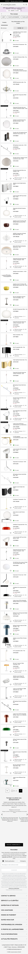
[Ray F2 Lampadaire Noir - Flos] (14, 351)
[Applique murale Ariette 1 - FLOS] (14, 276)
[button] (11, 40)
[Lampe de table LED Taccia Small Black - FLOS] (14, 200)
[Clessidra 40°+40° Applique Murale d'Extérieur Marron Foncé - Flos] (14, 137)
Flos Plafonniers (13, 17)
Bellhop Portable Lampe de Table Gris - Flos (19, 740)
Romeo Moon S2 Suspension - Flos (20, 44)
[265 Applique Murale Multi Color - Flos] (14, 389)
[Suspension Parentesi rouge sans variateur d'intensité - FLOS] (14, 263)
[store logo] (10, 4)
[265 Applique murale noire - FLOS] (14, 149)
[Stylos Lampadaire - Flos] (14, 339)
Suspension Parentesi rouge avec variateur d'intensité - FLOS (19, 373)
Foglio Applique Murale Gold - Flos (20, 359)
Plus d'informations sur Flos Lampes (18, 22)
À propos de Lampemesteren (12, 929)
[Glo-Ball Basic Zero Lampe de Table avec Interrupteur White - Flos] (14, 566)
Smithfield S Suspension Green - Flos (19, 727)
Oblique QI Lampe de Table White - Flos (20, 752)
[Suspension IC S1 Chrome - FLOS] (14, 466)
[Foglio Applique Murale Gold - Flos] (14, 364)
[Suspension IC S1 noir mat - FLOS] (14, 579)
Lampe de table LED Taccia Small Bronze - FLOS (19, 538)
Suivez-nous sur (7, 920)
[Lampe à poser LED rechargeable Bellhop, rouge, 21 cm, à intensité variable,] (14, 718)
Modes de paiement (8, 915)
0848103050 (21, 947)
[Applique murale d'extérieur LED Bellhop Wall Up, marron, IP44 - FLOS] (14, 225)
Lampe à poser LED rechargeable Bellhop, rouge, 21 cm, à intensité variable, (19, 714)
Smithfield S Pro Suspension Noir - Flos (20, 588)
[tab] (14, 895)
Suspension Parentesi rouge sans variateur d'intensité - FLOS (19, 259)
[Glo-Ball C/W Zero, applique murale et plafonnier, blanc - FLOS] (14, 162)
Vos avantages (7, 910)
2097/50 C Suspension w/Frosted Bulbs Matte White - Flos (19, 234)
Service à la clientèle (9, 900)
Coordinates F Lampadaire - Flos (19, 499)
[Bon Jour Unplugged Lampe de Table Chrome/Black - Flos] (14, 301)
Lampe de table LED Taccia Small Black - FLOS (19, 196)
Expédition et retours (10, 905)
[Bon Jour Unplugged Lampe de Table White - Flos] (14, 769)
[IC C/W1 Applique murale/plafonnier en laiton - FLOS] (14, 441)
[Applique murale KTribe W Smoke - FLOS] (14, 642)
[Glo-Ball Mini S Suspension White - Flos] (14, 99)
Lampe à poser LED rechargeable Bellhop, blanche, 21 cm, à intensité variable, (20, 601)
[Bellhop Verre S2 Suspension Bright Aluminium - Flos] (14, 617)
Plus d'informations (9, 934)
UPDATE (13, 10)
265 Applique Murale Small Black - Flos (20, 702)
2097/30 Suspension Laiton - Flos (19, 82)
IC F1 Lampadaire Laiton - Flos (19, 650)
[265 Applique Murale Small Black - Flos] (14, 705)
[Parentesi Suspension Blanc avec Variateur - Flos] (14, 175)
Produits (4, 22)
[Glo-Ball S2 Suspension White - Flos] (14, 313)
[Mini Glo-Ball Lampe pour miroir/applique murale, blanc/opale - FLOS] (14, 74)
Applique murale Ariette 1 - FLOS (19, 271)
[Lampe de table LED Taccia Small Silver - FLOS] (14, 453)
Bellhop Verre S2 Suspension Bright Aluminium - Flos (20, 613)
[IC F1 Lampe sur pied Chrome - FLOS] (14, 516)
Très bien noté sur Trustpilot (16, 1)
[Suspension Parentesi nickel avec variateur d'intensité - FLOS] (14, 326)
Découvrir (19, 8)
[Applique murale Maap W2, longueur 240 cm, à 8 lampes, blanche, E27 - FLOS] (14, 680)
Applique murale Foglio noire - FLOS (19, 487)
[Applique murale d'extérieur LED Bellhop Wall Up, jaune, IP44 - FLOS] (14, 288)
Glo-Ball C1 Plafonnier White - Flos (20, 57)
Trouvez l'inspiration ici (13, 844)
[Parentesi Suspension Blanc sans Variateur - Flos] (14, 402)
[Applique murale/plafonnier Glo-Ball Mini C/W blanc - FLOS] (14, 124)
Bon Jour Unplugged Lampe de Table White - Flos (19, 765)
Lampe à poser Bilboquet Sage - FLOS (19, 778)
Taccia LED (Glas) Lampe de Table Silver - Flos (19, 411)
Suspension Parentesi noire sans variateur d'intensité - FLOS (19, 550)
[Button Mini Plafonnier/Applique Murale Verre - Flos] (14, 250)
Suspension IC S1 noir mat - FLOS (19, 574)
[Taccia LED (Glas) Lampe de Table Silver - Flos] (14, 415)
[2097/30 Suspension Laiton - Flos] (14, 86)
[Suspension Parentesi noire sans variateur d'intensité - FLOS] (14, 554)
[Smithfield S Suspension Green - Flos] (14, 731)
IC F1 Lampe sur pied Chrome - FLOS (19, 512)
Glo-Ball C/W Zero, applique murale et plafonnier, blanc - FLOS (20, 158)
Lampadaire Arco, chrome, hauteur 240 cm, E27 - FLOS (20, 32)
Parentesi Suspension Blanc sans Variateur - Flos (19, 398)
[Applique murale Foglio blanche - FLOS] (14, 187)
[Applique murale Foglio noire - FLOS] (14, 491)
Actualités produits (9, 939)
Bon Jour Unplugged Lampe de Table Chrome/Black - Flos (19, 297)
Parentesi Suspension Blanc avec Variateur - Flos (19, 171)
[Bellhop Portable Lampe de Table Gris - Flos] (14, 743)
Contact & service (8, 896)
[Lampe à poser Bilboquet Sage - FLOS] (14, 781)
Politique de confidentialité (14, 888)
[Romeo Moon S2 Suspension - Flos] (14, 49)
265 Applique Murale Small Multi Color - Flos (19, 475)
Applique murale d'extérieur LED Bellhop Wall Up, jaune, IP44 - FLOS (20, 284)
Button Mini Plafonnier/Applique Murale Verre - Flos (19, 246)
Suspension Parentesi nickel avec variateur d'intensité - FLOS (19, 322)
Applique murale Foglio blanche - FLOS (19, 184)
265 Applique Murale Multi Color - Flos (19, 385)
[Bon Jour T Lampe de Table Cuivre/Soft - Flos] (14, 668)
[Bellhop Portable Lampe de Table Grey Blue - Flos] (14, 630)
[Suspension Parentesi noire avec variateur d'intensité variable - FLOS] (14, 111)
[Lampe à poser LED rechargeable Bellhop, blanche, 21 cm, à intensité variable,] (14, 604)
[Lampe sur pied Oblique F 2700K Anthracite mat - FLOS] (14, 693)
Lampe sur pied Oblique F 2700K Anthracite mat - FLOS (19, 689)
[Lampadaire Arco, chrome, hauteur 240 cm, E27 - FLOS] (14, 36)
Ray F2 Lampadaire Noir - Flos (19, 347)
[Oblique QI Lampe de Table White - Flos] (14, 756)
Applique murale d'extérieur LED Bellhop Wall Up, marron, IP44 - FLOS (19, 221)
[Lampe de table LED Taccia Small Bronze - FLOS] (14, 541)
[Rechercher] (24, 4)
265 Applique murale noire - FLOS (19, 145)
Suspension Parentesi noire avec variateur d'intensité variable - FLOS (20, 108)
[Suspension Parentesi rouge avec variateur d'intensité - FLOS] (14, 377)
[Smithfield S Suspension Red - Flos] (14, 529)
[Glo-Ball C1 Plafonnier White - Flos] (14, 61)
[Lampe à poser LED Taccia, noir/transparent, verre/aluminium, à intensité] (14, 428)
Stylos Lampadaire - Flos (18, 334)
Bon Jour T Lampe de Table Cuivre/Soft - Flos (18, 664)
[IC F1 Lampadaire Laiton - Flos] (14, 655)
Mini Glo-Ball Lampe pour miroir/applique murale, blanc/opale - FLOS (20, 70)
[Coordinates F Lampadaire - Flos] (14, 503)
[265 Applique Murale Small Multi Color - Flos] (14, 478)
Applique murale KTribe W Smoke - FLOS (20, 638)
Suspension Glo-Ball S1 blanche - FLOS (19, 209)
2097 (3, 17)
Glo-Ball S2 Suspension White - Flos (20, 309)
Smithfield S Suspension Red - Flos (20, 524)
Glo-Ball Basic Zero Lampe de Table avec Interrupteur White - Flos (20, 563)
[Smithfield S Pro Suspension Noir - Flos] (14, 592)
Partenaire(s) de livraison (11, 924)
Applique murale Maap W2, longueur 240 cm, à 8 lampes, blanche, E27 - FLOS (18, 676)
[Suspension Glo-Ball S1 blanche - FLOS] (14, 212)
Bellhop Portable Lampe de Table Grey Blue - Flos (19, 626)
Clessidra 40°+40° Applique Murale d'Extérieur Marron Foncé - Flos (20, 133)
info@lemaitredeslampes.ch (14, 949)
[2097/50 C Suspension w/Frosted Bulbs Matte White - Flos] (14, 238)
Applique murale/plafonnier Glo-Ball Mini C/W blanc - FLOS (19, 120)
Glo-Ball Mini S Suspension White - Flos (20, 95)
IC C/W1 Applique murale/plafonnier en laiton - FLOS (20, 437)
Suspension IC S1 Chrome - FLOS (19, 461)
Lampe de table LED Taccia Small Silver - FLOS (19, 449)
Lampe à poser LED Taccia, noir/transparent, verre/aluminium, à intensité (20, 424)
